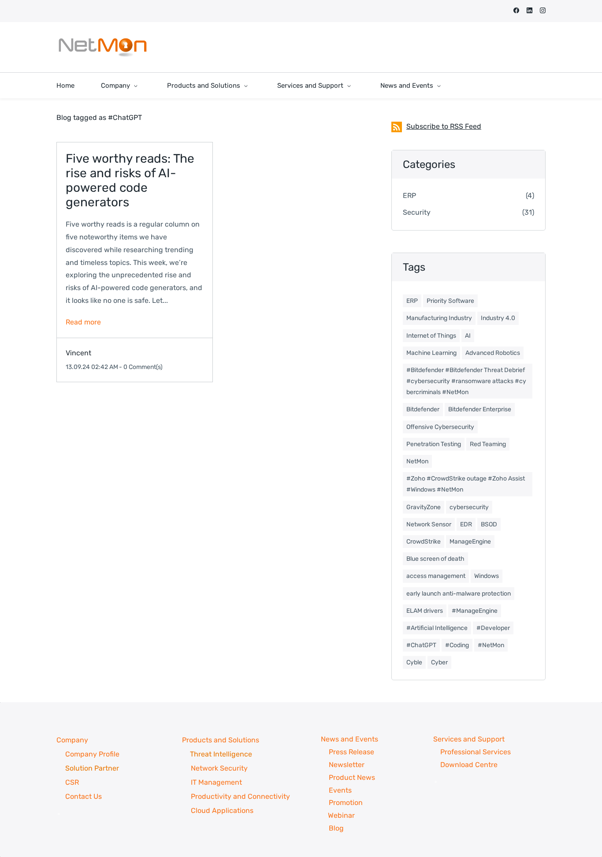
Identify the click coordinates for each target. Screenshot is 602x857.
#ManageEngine (475, 611)
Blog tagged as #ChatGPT (99, 117)
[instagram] (543, 11)
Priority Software (450, 301)
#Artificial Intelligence (437, 628)
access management (435, 576)
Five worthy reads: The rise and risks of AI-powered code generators (130, 180)
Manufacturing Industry (439, 318)
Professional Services (475, 752)
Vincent (78, 353)
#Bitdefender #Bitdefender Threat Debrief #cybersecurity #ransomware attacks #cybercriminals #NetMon (466, 381)
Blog (329, 828)
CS (69, 782)
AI (468, 335)
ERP (409, 195)
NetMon (417, 461)
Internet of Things (431, 335)
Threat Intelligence (221, 754)
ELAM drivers (424, 611)
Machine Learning (431, 353)
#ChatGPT (421, 645)
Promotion (346, 802)
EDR (466, 524)
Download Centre (469, 764)
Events (341, 790)
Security (417, 212)
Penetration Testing (433, 444)
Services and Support (469, 739)
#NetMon (491, 645)
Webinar (341, 815)
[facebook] (516, 11)
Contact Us (83, 796)
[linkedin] (529, 11)
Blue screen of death (435, 559)
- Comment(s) (141, 367)
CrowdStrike (423, 541)
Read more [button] (83, 322)
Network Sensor (428, 524)
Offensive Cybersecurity (440, 427)
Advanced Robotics (492, 353)
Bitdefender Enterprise (479, 409)
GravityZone (423, 507)
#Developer (493, 628)
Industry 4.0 (498, 318)
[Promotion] (312, 815)
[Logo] (102, 47)
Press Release (352, 752)
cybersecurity (469, 507)
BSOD (489, 524)
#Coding (457, 645)
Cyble (414, 662)
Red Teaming (488, 444)
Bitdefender (422, 409)
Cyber (439, 662)
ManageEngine (470, 541)
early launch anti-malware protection (458, 593)
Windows (486, 576)
